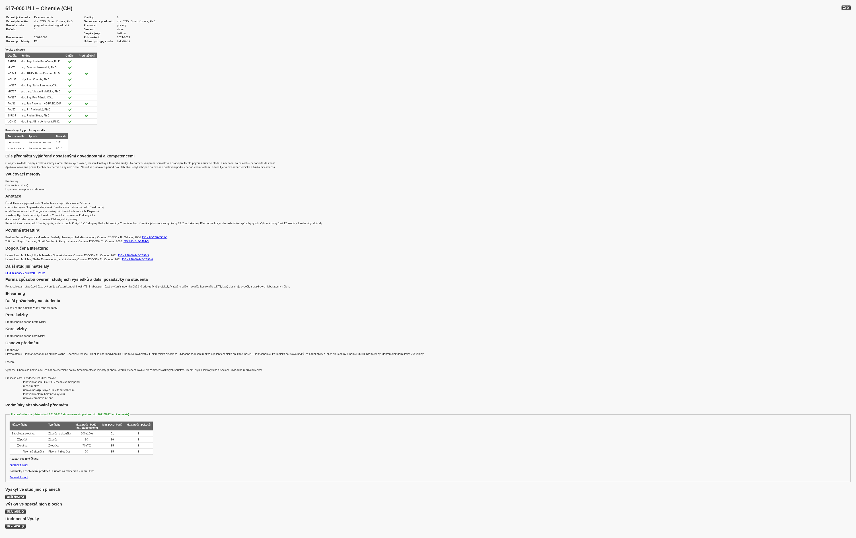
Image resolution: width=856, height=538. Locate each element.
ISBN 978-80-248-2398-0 (137, 259)
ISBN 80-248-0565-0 (154, 237)
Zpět (846, 7)
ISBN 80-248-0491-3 (136, 241)
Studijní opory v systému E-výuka (25, 273)
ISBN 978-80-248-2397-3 (133, 255)
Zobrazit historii (19, 465)
